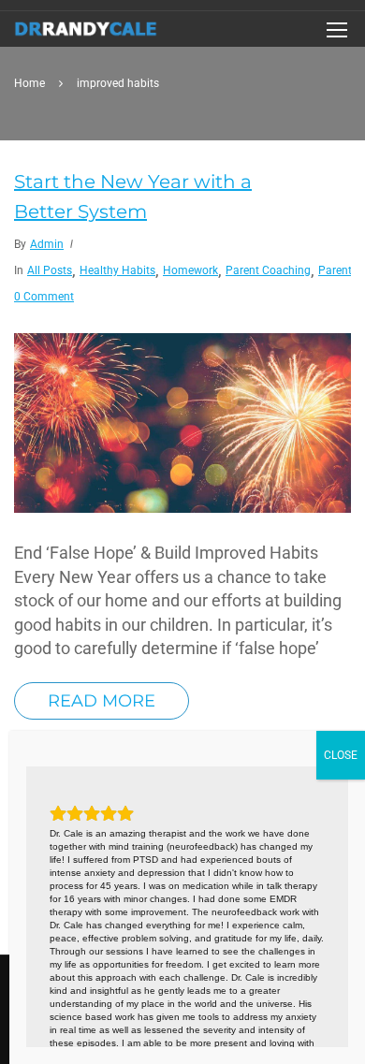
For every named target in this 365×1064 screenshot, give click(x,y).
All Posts (49, 270)
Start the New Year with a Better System (133, 196)
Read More (101, 701)
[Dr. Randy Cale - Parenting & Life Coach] (86, 34)
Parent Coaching (268, 270)
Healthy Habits (117, 270)
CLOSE (341, 755)
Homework (190, 270)
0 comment (44, 296)
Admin (47, 244)
